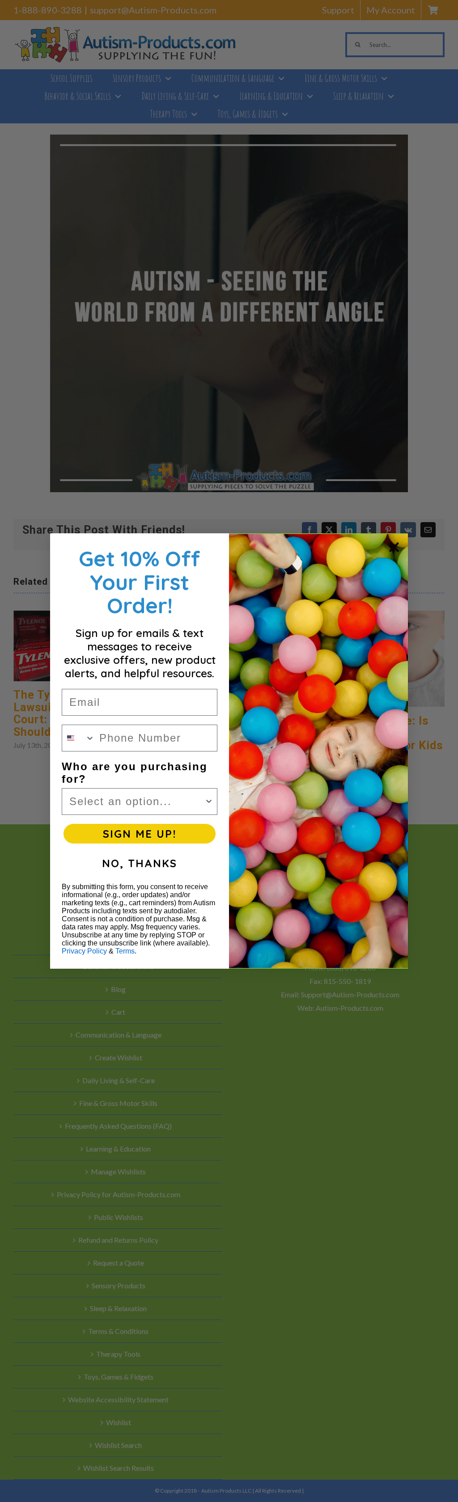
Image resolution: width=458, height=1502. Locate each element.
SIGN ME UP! (139, 833)
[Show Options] (208, 801)
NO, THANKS (139, 863)
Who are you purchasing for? (135, 772)
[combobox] (78, 738)
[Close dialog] (394, 547)
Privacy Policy (84, 951)
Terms (125, 951)
